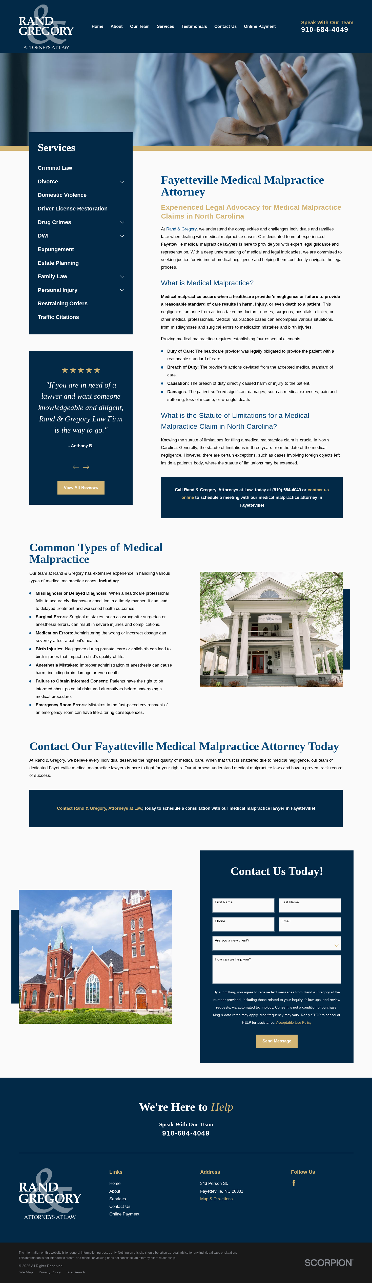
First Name (224, 902)
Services (117, 1198)
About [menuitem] (117, 26)
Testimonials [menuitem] (194, 26)
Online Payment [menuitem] (260, 26)
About (114, 1191)
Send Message (276, 1041)
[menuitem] (81, 168)
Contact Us (120, 1206)
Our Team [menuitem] (140, 26)
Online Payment (124, 1214)
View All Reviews (81, 487)
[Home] (46, 26)
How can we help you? (233, 959)
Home (114, 1183)
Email (285, 921)
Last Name (290, 902)
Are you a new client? (232, 940)
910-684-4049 (324, 29)
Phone (220, 921)
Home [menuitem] (97, 26)
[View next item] (86, 467)
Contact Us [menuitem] (225, 26)
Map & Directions (216, 1198)
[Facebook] (294, 1183)
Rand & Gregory (181, 229)
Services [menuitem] (165, 26)
